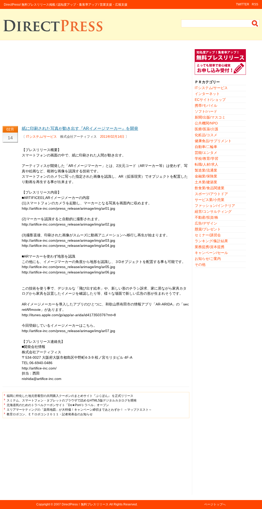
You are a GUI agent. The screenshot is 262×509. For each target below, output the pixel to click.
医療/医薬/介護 (206, 129)
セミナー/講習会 (208, 235)
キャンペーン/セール (211, 253)
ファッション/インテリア (215, 206)
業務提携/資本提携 (209, 247)
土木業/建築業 (206, 182)
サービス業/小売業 (209, 200)
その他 (200, 264)
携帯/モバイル (206, 105)
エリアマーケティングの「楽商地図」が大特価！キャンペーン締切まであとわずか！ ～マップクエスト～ (79, 409)
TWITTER (242, 4)
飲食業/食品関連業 (209, 188)
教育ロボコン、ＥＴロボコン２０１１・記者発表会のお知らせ (50, 414)
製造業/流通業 (206, 170)
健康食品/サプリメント (213, 141)
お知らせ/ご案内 (208, 259)
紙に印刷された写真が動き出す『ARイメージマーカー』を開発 (80, 128)
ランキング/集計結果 (211, 241)
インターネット (207, 94)
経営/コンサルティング (213, 211)
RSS (255, 4)
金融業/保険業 (206, 176)
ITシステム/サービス (41, 137)
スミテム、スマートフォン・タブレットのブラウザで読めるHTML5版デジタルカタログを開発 (72, 400)
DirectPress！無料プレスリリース (85, 504)
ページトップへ (215, 504)
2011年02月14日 (112, 137)
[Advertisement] (96, 85)
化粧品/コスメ (206, 135)
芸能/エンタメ (206, 153)
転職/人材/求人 (206, 164)
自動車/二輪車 (206, 147)
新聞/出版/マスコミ (210, 117)
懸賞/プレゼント (208, 229)
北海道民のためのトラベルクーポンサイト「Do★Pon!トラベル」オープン (58, 405)
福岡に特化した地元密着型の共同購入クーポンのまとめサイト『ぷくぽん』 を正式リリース (70, 396)
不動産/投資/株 (206, 217)
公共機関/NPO (206, 123)
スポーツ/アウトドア (211, 194)
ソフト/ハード (206, 111)
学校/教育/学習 (206, 158)
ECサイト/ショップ (210, 100)
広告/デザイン (206, 223)
